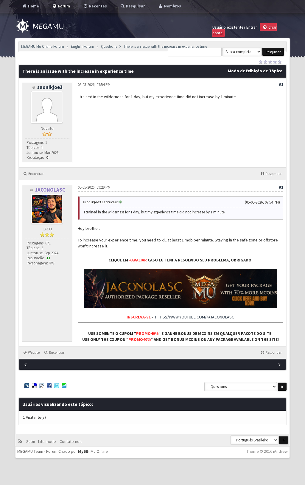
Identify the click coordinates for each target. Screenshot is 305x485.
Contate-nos (70, 441)
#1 (281, 84)
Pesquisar (135, 6)
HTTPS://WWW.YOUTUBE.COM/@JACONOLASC (194, 317)
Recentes (97, 6)
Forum (63, 6)
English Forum (82, 46)
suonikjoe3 (50, 87)
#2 (281, 187)
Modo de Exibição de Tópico (255, 70)
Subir (31, 441)
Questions (109, 46)
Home (33, 6)
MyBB (83, 451)
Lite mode (48, 441)
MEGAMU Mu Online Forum (42, 46)
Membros (172, 6)
